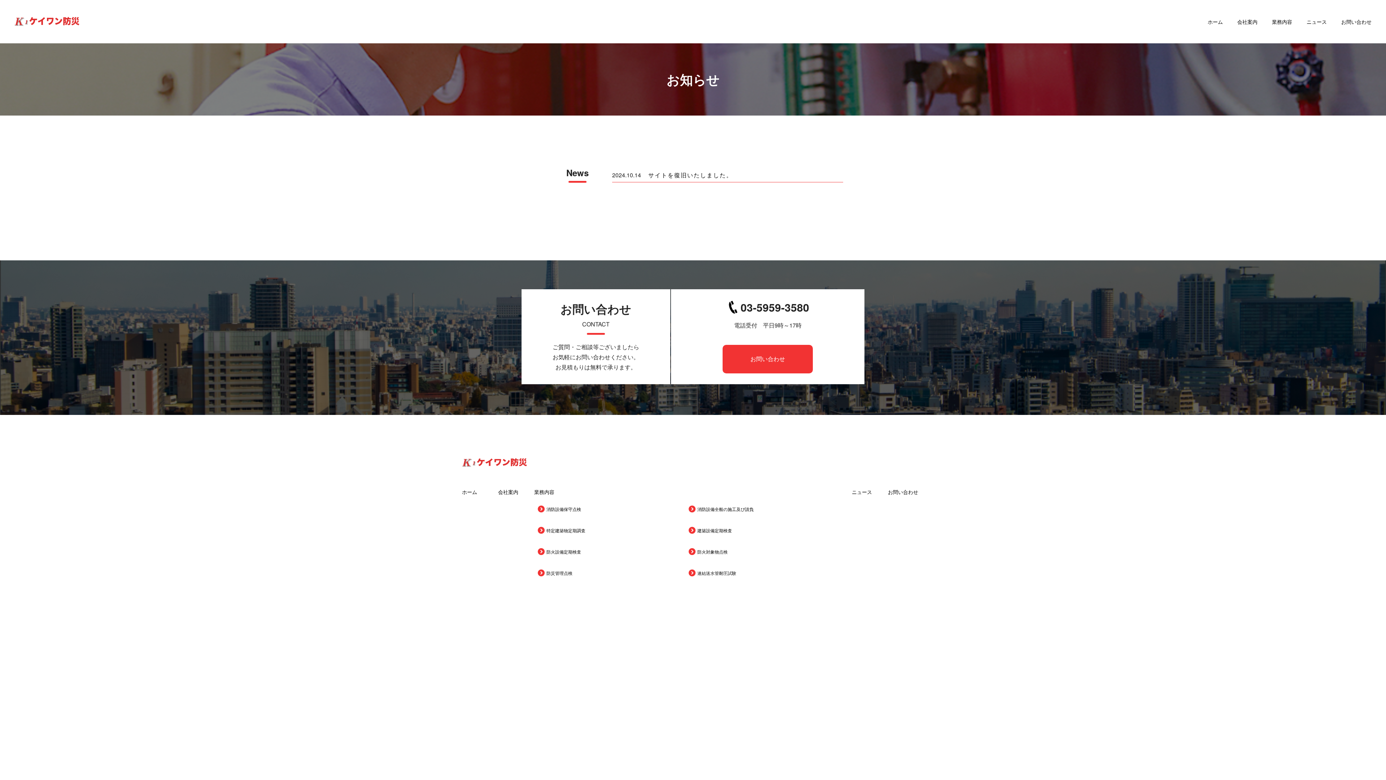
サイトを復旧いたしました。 (690, 175)
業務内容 (1282, 21)
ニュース (1317, 21)
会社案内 (1247, 21)
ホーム (1215, 21)
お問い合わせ (1356, 21)
